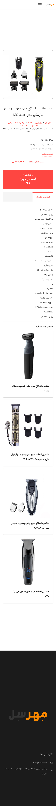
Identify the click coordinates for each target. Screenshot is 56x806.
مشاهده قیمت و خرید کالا (28, 179)
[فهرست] (39, 5)
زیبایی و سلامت (35, 122)
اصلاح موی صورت (30, 125)
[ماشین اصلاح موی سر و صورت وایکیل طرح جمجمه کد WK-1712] (28, 402)
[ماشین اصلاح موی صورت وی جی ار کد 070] (28, 539)
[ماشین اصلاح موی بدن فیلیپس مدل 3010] (28, 333)
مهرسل (48, 122)
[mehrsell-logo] (50, 4)
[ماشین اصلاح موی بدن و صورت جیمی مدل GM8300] (28, 470)
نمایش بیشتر (47, 154)
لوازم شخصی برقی (16, 122)
